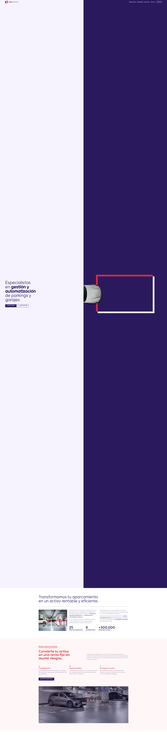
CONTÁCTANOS (11, 305)
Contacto (159, 1)
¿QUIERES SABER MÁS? (46, 678)
